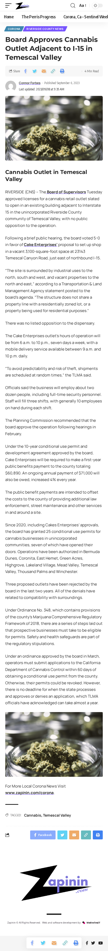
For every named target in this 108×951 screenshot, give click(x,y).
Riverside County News (45, 29)
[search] (73, 6)
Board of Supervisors (66, 192)
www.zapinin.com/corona (29, 792)
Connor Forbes (29, 83)
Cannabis (32, 815)
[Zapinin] (22, 5)
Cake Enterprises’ (40, 244)
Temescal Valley (57, 815)
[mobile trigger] (9, 5)
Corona (14, 29)
